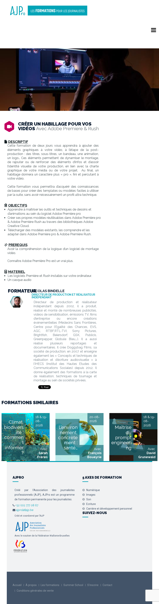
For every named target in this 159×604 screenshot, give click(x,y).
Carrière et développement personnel (109, 508)
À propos (31, 585)
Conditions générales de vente (35, 590)
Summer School (73, 585)
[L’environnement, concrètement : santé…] (79, 437)
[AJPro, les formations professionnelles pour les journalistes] (48, 10)
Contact (107, 585)
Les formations (50, 585)
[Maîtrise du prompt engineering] (133, 437)
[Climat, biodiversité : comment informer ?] (26, 437)
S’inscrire (93, 585)
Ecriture (91, 504)
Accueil (17, 585)
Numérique (93, 490)
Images (90, 494)
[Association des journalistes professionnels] (33, 526)
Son (88, 499)
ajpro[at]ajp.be (24, 510)
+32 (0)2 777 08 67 (26, 505)
